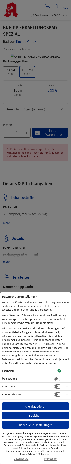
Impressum (50, 458)
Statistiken (8, 386)
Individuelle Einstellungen (35, 425)
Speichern (35, 415)
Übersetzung (9, 378)
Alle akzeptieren (35, 406)
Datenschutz (21, 458)
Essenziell (8, 371)
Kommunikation (11, 394)
